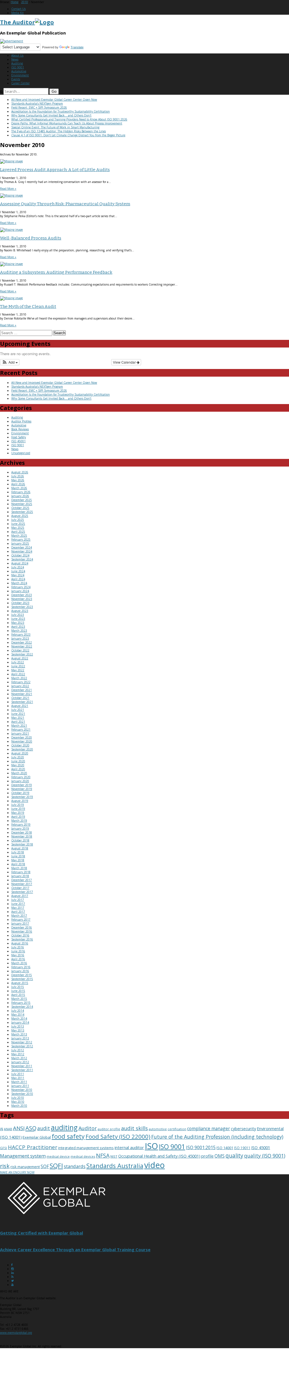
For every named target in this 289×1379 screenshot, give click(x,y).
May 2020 (17, 765)
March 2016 (19, 963)
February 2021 (20, 729)
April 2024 (18, 579)
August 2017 (19, 896)
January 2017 (20, 923)
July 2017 (17, 900)
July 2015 (17, 987)
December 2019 (21, 785)
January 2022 (20, 686)
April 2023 (18, 627)
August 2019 (19, 801)
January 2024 (20, 591)
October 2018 (20, 840)
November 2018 (21, 836)
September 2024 (22, 559)
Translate (77, 47)
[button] (9, 362)
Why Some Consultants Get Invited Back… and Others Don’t (51, 398)
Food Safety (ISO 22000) (118, 1136)
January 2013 (20, 1038)
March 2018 (19, 868)
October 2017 (20, 888)
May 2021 (17, 718)
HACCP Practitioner (32, 1147)
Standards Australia (114, 1166)
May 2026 (17, 480)
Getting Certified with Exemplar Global (41, 1233)
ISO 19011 (242, 1147)
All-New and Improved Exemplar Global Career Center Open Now (54, 100)
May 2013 (17, 1030)
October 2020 (20, 745)
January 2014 (20, 1022)
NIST (113, 1156)
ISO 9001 (17, 67)
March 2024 (19, 583)
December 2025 (21, 500)
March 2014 (19, 1018)
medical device (58, 1156)
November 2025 (21, 504)
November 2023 (21, 599)
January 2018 (20, 876)
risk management (25, 1166)
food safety (68, 1136)
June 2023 (18, 619)
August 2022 (19, 658)
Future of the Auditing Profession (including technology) (217, 1136)
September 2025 (22, 512)
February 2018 (20, 872)
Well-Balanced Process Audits (30, 238)
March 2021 (19, 726)
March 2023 (19, 631)
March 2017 (19, 916)
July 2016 (17, 947)
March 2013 (19, 1034)
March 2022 (19, 678)
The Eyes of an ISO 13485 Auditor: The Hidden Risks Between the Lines (58, 131)
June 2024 (18, 571)
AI (1, 1128)
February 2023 (20, 634)
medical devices (83, 1156)
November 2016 (21, 931)
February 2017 (20, 920)
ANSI (19, 1128)
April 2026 (18, 484)
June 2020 (18, 761)
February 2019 (20, 824)
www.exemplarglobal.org (16, 1333)
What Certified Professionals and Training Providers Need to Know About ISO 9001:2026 (69, 119)
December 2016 (21, 927)
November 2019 (21, 789)
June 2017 (18, 904)
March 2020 (19, 773)
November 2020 (21, 741)
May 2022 (17, 670)
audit (43, 1128)
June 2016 (18, 951)
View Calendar (125, 362)
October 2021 (20, 698)
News (14, 59)
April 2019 (18, 817)
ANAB (8, 1129)
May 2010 (17, 1102)
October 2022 (20, 650)
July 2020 (17, 757)
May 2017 (17, 908)
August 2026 (19, 472)
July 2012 (17, 1050)
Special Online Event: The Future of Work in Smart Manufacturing (55, 127)
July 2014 (17, 1011)
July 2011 (17, 1074)
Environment (20, 75)
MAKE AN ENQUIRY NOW (17, 1172)
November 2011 (21, 1066)
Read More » (8, 189)
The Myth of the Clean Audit (28, 306)
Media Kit (17, 13)
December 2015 (21, 975)
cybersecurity (243, 1128)
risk (5, 1166)
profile (207, 1156)
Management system (23, 1156)
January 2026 (20, 496)
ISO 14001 (224, 1147)
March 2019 (19, 821)
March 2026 (19, 488)
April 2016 (18, 959)
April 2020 (18, 769)
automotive (158, 1129)
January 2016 (20, 971)
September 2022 (22, 654)
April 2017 (18, 912)
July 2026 (17, 476)
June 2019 (18, 809)
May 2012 (17, 1054)
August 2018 (19, 848)
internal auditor (129, 1147)
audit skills (134, 1128)
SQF (45, 1166)
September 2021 (22, 702)
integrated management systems (86, 1147)
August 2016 (19, 943)
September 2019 (22, 797)
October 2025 (20, 508)
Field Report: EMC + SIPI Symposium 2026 (39, 107)
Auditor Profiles (21, 421)
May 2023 (17, 623)
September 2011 (22, 1070)
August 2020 (19, 753)
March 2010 (19, 1106)
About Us (17, 55)
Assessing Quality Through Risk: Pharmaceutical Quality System (65, 203)
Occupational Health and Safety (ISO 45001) (159, 1156)
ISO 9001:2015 (201, 1147)
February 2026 (20, 492)
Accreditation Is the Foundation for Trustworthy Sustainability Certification (60, 111)
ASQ (30, 1128)
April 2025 (18, 532)
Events (15, 79)
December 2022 (21, 642)
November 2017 (21, 884)
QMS (219, 1156)
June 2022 (18, 666)
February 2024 (20, 587)
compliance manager (208, 1128)
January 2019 (20, 828)
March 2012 (19, 1058)
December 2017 (21, 880)
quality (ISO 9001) (264, 1155)
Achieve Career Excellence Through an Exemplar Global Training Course (75, 1249)
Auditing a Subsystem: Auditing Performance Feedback (56, 272)
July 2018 (17, 852)
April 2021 (18, 722)
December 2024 (21, 547)
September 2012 (22, 1046)
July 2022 (17, 662)
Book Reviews (20, 429)
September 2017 (22, 892)
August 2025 (19, 516)
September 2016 (22, 939)
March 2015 (19, 999)
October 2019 (20, 793)
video (154, 1164)
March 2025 (19, 536)
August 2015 (19, 983)
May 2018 (17, 860)
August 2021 (19, 706)
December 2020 (21, 737)
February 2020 (20, 777)
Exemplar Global (37, 1137)
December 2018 (21, 832)
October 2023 (20, 603)
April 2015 (18, 995)
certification (177, 1129)
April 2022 (18, 674)
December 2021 (21, 690)
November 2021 (21, 694)
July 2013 (17, 1026)
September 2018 (22, 844)
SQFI (56, 1165)
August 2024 (19, 563)
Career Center (20, 83)
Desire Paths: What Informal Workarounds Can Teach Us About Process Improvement (66, 123)
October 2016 (20, 935)
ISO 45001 (18, 441)
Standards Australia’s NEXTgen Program (37, 103)
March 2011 (19, 1082)
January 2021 (20, 733)
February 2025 (20, 539)
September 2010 (22, 1094)
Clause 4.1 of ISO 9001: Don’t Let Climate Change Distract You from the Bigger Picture (68, 135)
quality (234, 1155)
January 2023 (20, 638)
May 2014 (17, 1015)
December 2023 (21, 595)
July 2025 (17, 520)
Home (14, 2)
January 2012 (20, 1062)
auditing (64, 1127)
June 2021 (18, 714)
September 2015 (22, 979)
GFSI (3, 1148)
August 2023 (19, 611)
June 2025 (18, 524)
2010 (24, 2)
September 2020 (22, 749)
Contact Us (18, 9)
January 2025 (20, 543)
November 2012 (21, 1042)
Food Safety (18, 437)
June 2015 (18, 991)
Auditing (17, 63)
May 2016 (17, 955)
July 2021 (17, 710)
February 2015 (20, 1003)
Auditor (87, 1128)
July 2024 (17, 567)
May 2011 (17, 1078)
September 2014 (22, 1007)
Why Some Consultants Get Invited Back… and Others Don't (51, 115)
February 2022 (20, 682)
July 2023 (17, 615)
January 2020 (20, 781)
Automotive (18, 71)
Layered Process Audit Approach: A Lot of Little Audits (55, 169)
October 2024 (20, 555)
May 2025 (17, 528)
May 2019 (17, 813)
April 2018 (18, 864)
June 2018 (18, 856)
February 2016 (20, 967)
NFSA (103, 1155)
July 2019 (17, 805)
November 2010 (21, 1090)
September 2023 (22, 607)
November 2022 (21, 646)
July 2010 (17, 1098)
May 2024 (17, 575)
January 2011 (20, 1086)
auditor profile (109, 1129)
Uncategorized (20, 453)
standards (75, 1166)
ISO (151, 1146)
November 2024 (21, 551)
